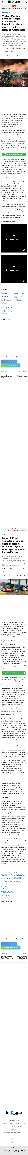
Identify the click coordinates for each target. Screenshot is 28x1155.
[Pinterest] (10, 55)
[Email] (20, 55)
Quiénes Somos (13, 1147)
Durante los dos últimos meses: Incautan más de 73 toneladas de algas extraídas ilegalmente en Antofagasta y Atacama (21, 374)
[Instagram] (12, 1142)
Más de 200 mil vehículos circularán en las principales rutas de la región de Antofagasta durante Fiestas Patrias (6, 375)
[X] (7, 55)
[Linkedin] (17, 55)
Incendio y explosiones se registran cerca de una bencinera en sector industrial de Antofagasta (19, 294)
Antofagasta (6, 12)
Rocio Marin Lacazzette (9, 48)
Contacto (6, 1147)
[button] (2, 2)
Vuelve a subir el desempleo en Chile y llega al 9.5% (14, 8)
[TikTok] (16, 1142)
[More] (24, 55)
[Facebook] (4, 55)
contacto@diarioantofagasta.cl (17, 1132)
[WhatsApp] (14, 55)
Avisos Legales (20, 1147)
